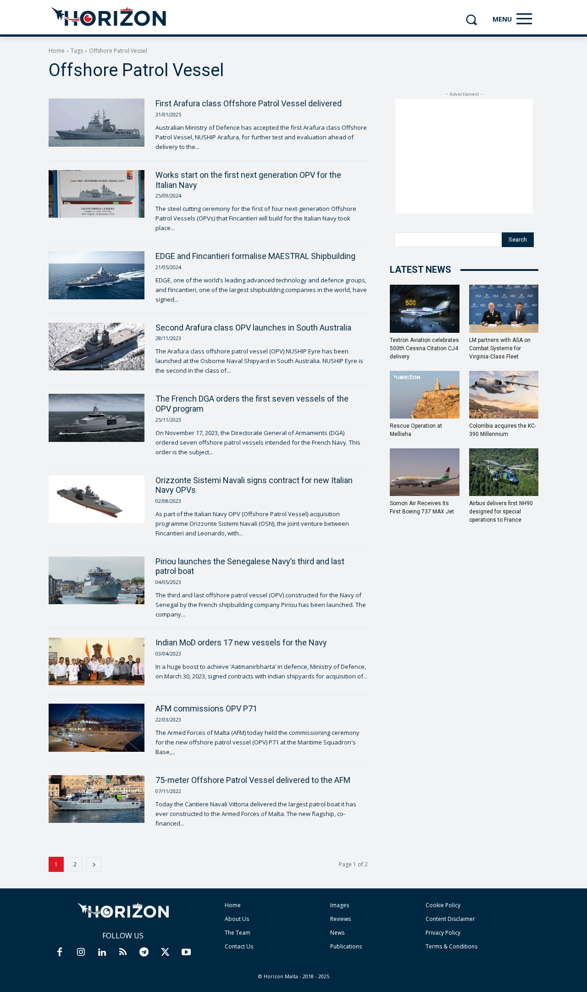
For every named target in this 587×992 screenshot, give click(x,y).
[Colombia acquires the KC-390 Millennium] (504, 395)
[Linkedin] (102, 952)
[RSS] (123, 952)
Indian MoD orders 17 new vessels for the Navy (241, 642)
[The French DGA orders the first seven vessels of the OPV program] (96, 417)
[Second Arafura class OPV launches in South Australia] (96, 346)
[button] (471, 19)
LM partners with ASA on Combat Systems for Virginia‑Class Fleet (500, 348)
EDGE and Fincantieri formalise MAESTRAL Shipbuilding (255, 256)
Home (57, 51)
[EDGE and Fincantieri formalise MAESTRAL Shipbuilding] (96, 275)
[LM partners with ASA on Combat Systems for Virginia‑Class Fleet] (504, 308)
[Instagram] (80, 952)
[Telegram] (144, 952)
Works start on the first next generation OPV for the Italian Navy (248, 180)
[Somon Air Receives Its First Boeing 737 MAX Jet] (425, 472)
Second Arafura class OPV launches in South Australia (253, 327)
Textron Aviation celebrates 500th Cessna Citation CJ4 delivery (424, 348)
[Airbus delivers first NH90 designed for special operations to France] (504, 472)
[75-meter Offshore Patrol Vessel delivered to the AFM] (96, 799)
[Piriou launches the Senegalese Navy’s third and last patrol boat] (96, 580)
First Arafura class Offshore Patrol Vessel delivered (248, 103)
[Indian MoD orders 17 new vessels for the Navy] (96, 661)
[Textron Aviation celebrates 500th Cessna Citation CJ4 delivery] (425, 308)
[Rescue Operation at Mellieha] (425, 395)
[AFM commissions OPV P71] (96, 727)
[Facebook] (59, 952)
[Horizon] (109, 17)
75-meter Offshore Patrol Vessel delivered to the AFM (252, 780)
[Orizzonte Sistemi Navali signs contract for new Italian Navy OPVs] (96, 499)
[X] (165, 952)
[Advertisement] (464, 156)
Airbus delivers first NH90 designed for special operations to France (501, 511)
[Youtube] (186, 952)
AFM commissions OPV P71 (206, 708)
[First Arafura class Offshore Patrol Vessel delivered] (96, 122)
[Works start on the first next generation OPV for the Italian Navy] (96, 194)
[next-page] (94, 864)
